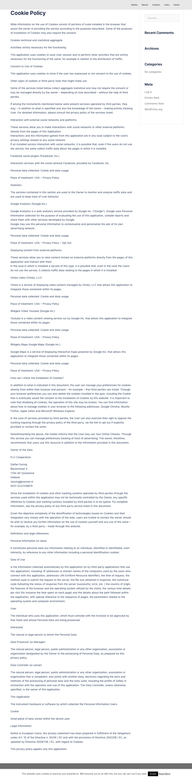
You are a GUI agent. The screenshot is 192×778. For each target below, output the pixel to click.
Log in (148, 92)
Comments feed (154, 103)
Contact (156, 4)
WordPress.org (153, 109)
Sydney (51, 768)
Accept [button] (153, 774)
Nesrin (145, 4)
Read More (164, 773)
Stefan (134, 4)
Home (176, 4)
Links (167, 4)
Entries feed (152, 97)
